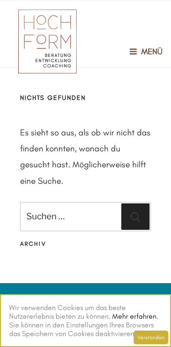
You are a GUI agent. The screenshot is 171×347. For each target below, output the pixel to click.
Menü (151, 52)
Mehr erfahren (134, 316)
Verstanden (151, 337)
